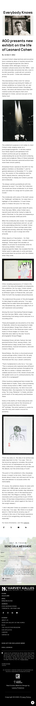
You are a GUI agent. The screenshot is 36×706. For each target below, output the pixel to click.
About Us (5, 620)
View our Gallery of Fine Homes (13, 622)
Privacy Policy (9, 575)
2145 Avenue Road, (9, 606)
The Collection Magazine (11, 627)
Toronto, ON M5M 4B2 (11, 608)
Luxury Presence (18, 688)
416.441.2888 (5, 595)
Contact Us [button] (5, 634)
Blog (3, 625)
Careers (5, 632)
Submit (8, 578)
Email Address (7, 647)
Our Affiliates (7, 630)
